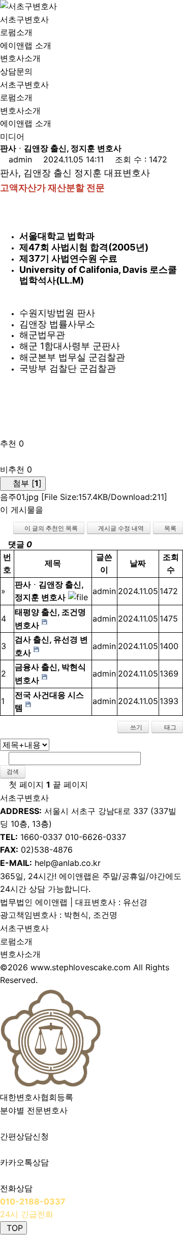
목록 (170, 528)
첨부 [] (26, 483)
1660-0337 (41, 837)
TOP (13, 1228)
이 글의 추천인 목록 (51, 528)
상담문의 (16, 71)
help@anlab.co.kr (68, 863)
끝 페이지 (71, 784)
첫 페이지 (25, 784)
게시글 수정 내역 (121, 528)
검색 (13, 771)
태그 (169, 727)
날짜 (138, 563)
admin (20, 159)
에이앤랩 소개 (25, 45)
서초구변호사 (24, 19)
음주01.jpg (83, 497)
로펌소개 (17, 32)
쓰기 (135, 727)
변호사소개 (20, 58)
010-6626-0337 (95, 837)
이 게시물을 (21, 509)
